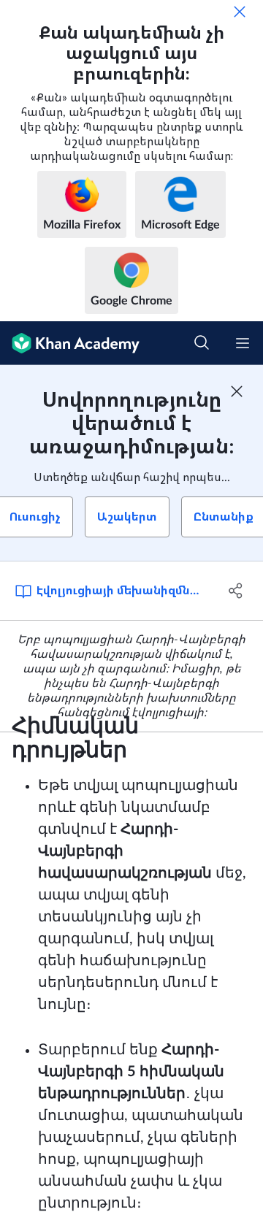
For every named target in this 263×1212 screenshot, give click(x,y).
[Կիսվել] (236, 590)
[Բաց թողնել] (239, 11)
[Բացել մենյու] (242, 343)
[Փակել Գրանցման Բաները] (236, 391)
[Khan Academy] (70, 343)
